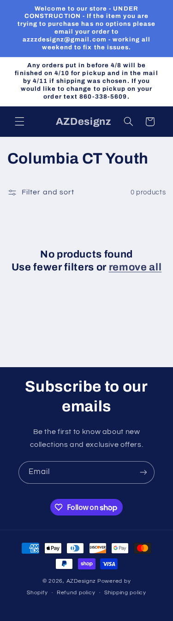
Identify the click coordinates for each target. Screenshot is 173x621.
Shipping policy (125, 592)
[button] (19, 121)
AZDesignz (81, 581)
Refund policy (76, 592)
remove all (135, 267)
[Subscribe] (143, 472)
